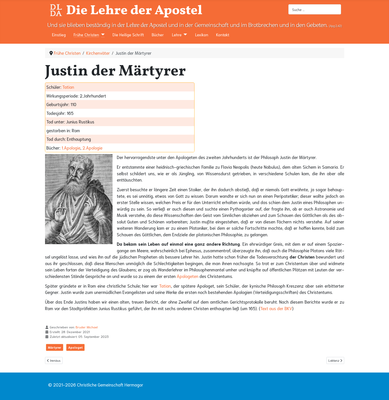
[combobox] (314, 9)
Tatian (68, 87)
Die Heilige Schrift (128, 34)
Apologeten (187, 276)
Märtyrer (54, 347)
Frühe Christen (86, 34)
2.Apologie (92, 147)
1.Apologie (70, 147)
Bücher (158, 34)
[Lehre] (184, 34)
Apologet (75, 347)
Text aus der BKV (276, 308)
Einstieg (59, 34)
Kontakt (222, 34)
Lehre (177, 34)
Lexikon (201, 34)
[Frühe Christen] (102, 34)
